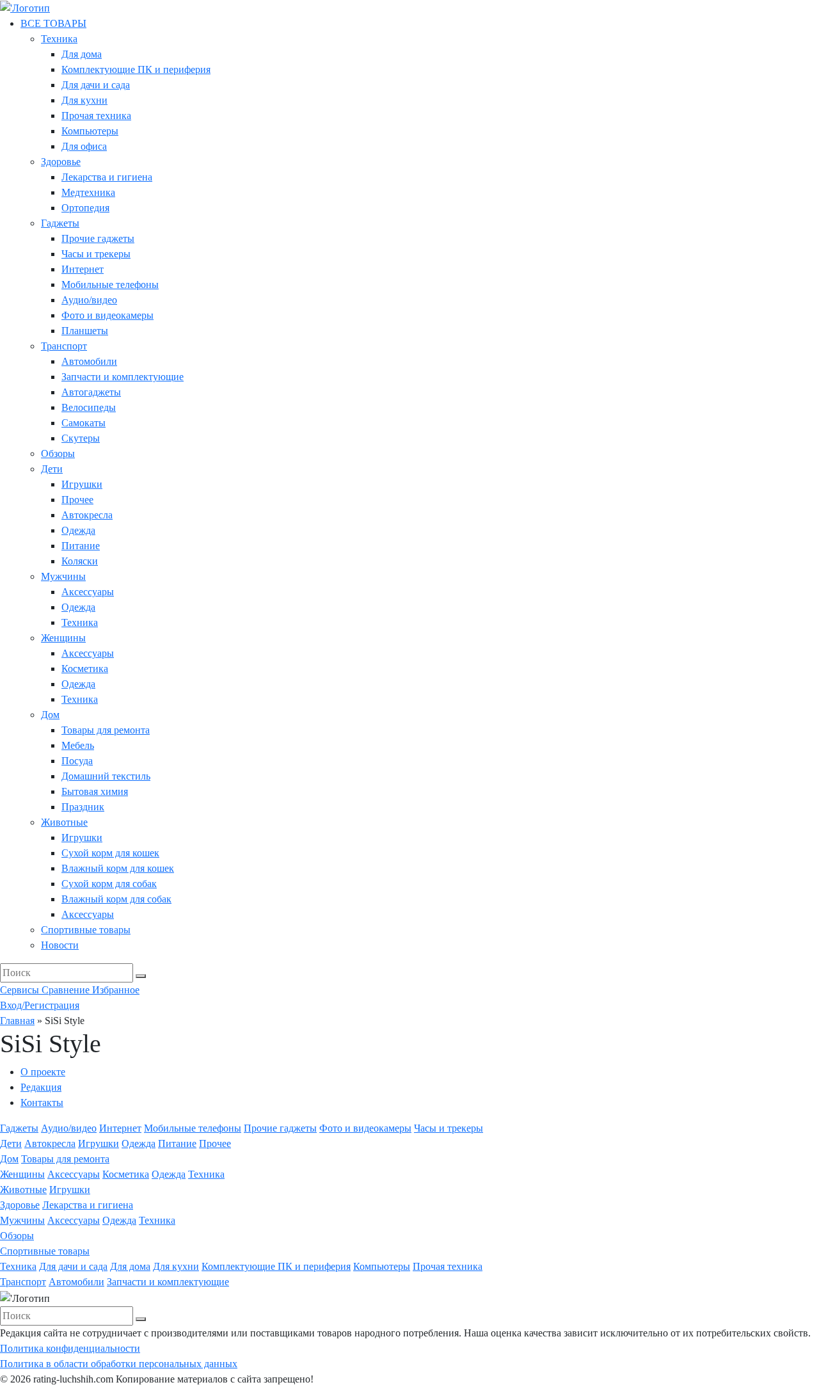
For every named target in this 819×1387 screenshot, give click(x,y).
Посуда (77, 760)
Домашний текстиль (105, 776)
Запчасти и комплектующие (122, 376)
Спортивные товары (86, 929)
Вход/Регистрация (39, 1005)
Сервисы (21, 989)
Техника (59, 38)
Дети (52, 468)
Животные (64, 822)
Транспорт (64, 346)
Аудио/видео (89, 299)
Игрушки (81, 484)
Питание (80, 545)
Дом (50, 714)
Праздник (82, 806)
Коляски (79, 561)
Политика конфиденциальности (70, 1348)
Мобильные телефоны (110, 284)
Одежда (78, 530)
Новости (60, 945)
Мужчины (63, 576)
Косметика (84, 668)
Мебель (77, 745)
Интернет (82, 269)
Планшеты (84, 330)
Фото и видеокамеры (107, 315)
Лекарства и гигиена (106, 177)
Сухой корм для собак (109, 883)
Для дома (81, 54)
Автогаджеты (91, 392)
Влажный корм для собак (116, 899)
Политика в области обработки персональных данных (118, 1363)
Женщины (63, 637)
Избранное (115, 989)
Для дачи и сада (95, 84)
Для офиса (84, 146)
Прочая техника (96, 115)
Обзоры (58, 453)
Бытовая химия (94, 791)
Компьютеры (89, 130)
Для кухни (84, 100)
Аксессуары (87, 591)
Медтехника (88, 192)
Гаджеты (60, 223)
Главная (17, 1020)
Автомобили (89, 361)
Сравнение (67, 989)
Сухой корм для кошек (110, 852)
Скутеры (80, 438)
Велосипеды (88, 407)
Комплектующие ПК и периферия (136, 69)
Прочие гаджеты (97, 238)
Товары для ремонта (105, 730)
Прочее (77, 499)
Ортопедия (85, 207)
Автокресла (87, 514)
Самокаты (83, 422)
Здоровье (61, 161)
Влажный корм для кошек (117, 868)
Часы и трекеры (96, 253)
